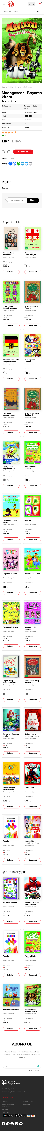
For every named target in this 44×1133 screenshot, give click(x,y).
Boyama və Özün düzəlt (24, 87)
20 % (27, 124)
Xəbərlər (26, 1104)
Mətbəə (5, 1109)
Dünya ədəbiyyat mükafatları (8, 1105)
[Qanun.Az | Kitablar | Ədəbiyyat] (11, 4)
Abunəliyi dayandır (34, 1070)
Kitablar (10, 87)
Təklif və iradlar (7, 1097)
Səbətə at (23, 152)
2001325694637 (32, 112)
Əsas (3, 87)
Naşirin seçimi (28, 1101)
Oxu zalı (5, 1101)
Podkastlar (6, 1112)
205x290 (28, 116)
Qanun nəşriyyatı (9, 101)
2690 (27, 127)
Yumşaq (28, 120)
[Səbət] (40, 4)
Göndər (33, 200)
